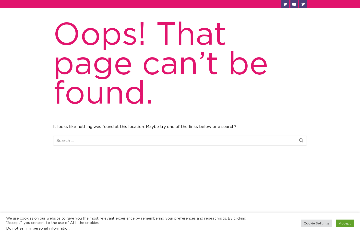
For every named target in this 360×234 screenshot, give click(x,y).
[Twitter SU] (285, 4)
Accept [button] (345, 223)
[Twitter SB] (303, 4)
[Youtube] (294, 4)
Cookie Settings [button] (316, 223)
